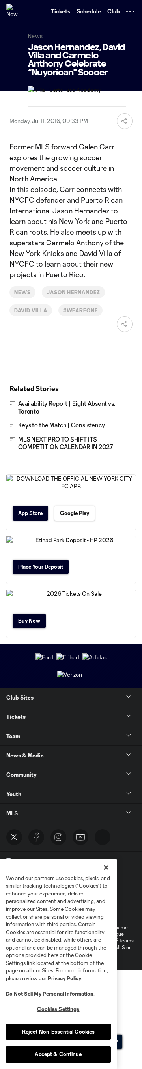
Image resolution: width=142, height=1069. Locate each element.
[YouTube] (80, 837)
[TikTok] (102, 837)
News (22, 292)
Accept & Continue (58, 1054)
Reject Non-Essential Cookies (58, 1031)
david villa (30, 310)
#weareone (80, 310)
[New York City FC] (13, 11)
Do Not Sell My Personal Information (49, 994)
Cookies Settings (58, 1009)
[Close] (106, 867)
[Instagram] (58, 837)
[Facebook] (36, 837)
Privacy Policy (64, 978)
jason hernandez (73, 292)
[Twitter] (14, 837)
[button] (130, 11)
